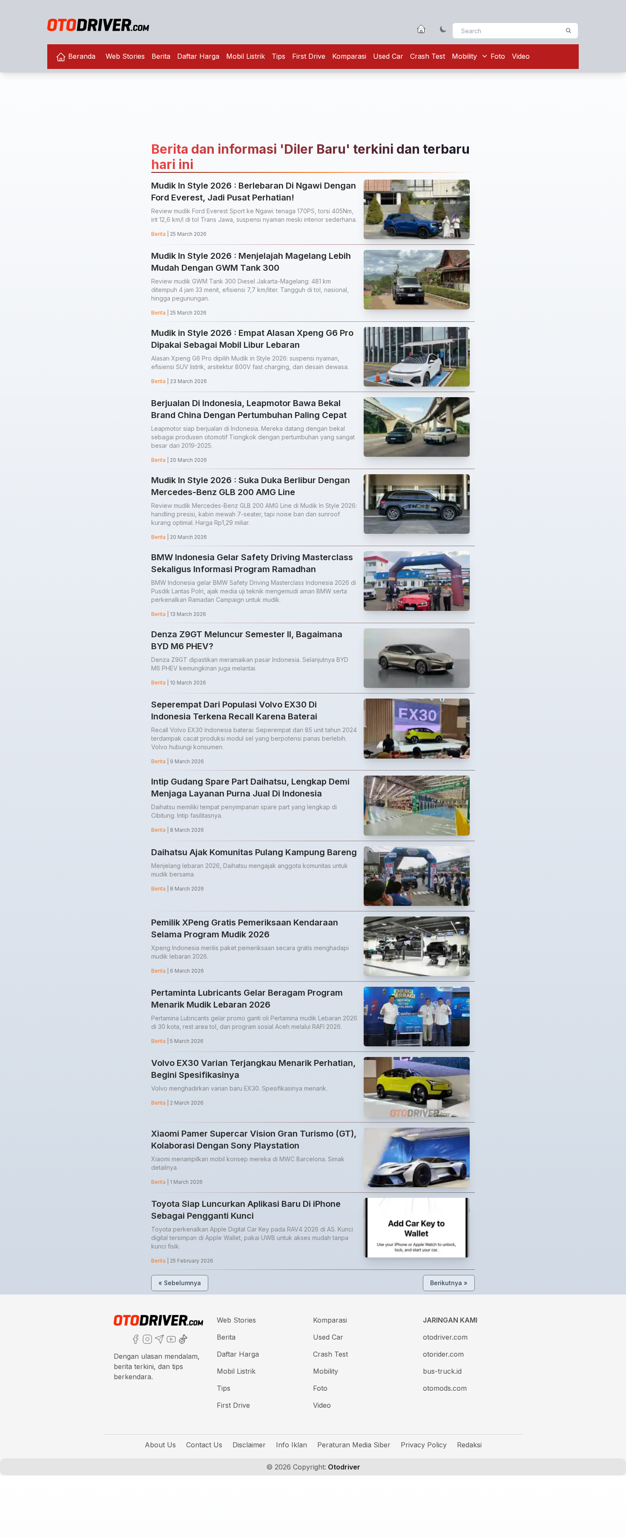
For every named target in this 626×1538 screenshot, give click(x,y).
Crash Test (427, 56)
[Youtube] (170, 1338)
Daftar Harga (198, 56)
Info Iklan (291, 1445)
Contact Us (204, 1445)
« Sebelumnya (179, 1282)
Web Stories (125, 56)
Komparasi (349, 56)
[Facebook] (135, 1338)
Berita (161, 56)
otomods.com (445, 1388)
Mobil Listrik (245, 56)
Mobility (464, 56)
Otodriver (343, 1467)
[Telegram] (158, 1338)
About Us (160, 1445)
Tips (278, 56)
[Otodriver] (98, 25)
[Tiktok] (182, 1338)
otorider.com (443, 1354)
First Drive (308, 56)
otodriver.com (445, 1337)
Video (521, 56)
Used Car (388, 56)
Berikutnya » (449, 1282)
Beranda (80, 56)
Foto (498, 56)
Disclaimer (249, 1445)
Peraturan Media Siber (354, 1445)
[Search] (568, 30)
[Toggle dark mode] (443, 29)
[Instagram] (146, 1338)
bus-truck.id (442, 1371)
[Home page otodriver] (421, 29)
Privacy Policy (424, 1445)
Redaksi (469, 1445)
